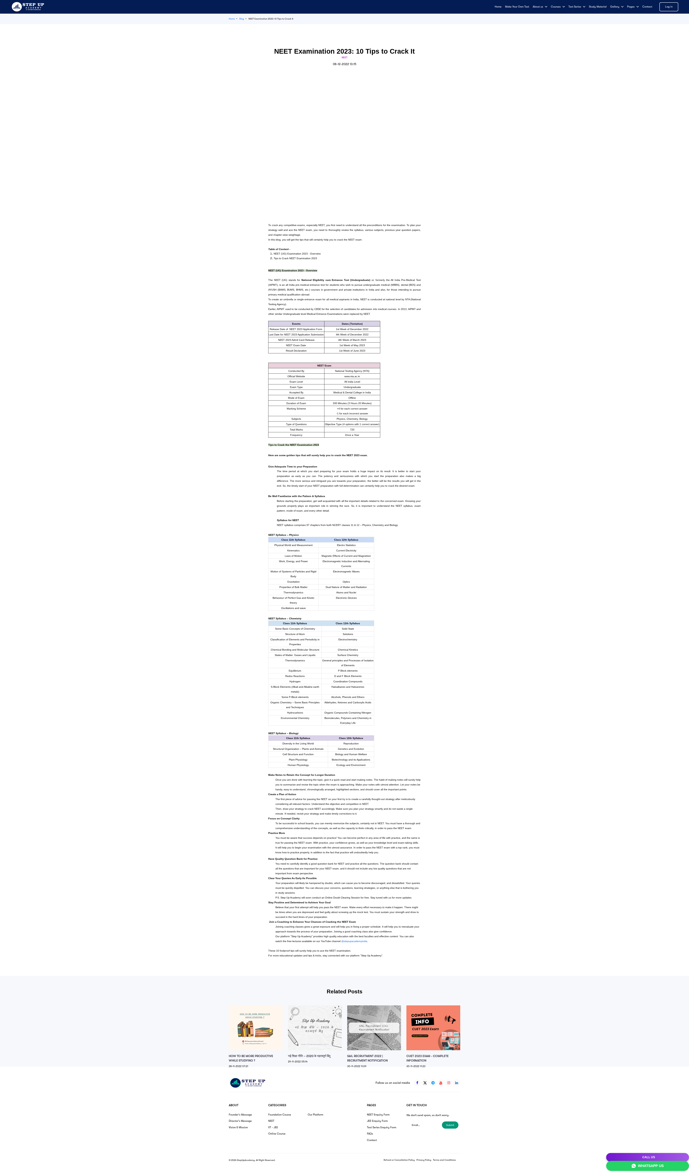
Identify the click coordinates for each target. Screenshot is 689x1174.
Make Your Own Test (517, 6)
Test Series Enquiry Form (381, 1127)
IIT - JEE (273, 1127)
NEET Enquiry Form (378, 1114)
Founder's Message (240, 1114)
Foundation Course (279, 1114)
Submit (450, 1125)
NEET (271, 1121)
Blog (241, 18)
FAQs (370, 1133)
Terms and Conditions (444, 1160)
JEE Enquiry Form (377, 1121)
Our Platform (315, 1114)
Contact (647, 6)
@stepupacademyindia (354, 941)
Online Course (276, 1133)
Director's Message (240, 1121)
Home (498, 6)
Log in (668, 6)
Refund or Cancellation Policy (399, 1160)
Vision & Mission (238, 1127)
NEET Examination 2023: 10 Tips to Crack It (271, 18)
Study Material (598, 6)
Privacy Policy (423, 1160)
